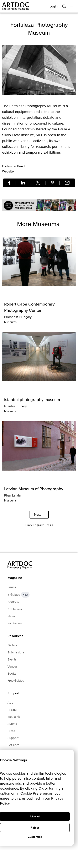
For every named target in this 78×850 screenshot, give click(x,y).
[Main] (16, 6)
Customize (35, 837)
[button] (72, 6)
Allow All (35, 816)
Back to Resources (39, 525)
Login (54, 6)
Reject (35, 828)
